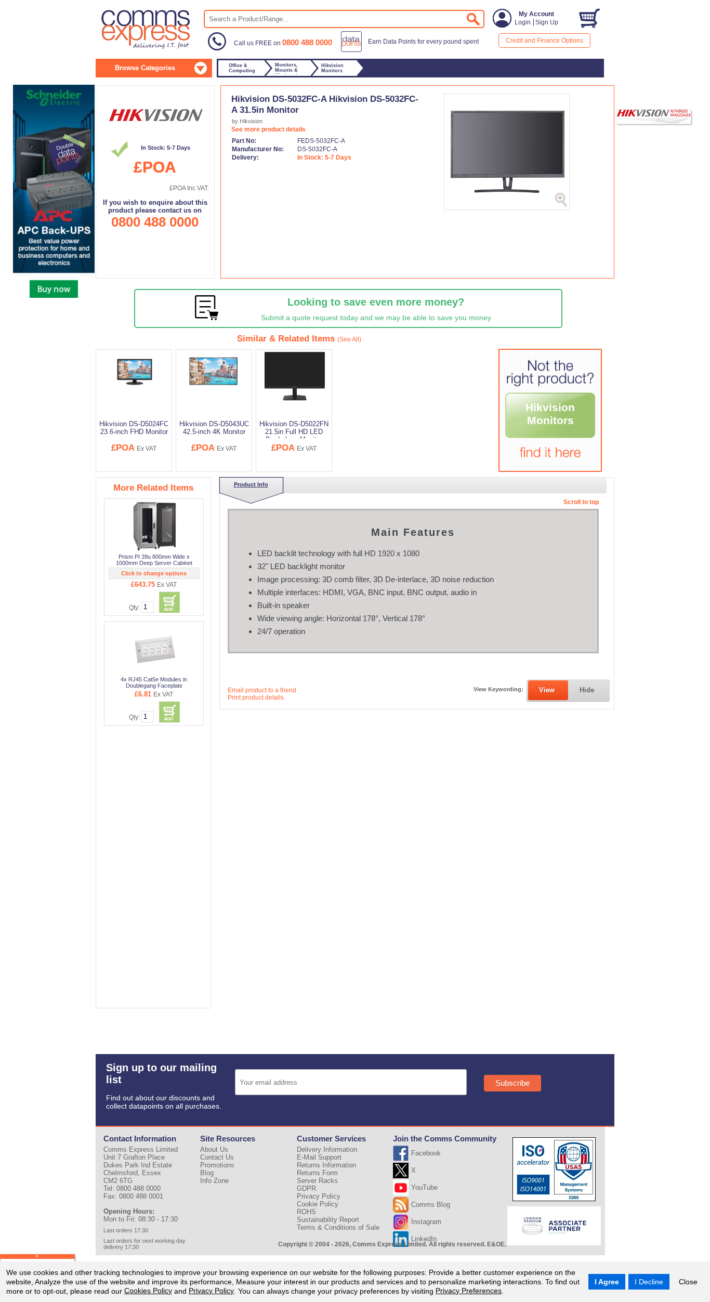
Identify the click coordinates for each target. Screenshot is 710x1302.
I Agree (607, 1282)
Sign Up (546, 22)
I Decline (649, 1282)
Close (688, 1282)
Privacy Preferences (469, 1290)
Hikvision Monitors (550, 414)
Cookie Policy (317, 1204)
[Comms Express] (146, 47)
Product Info (251, 484)
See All (349, 339)
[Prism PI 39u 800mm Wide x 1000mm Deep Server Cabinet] (155, 526)
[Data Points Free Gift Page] (412, 50)
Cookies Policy (148, 1290)
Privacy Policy (211, 1290)
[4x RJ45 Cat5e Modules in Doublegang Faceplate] (154, 648)
